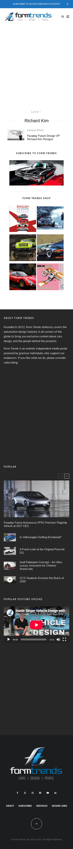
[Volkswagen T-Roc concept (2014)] (10, 537)
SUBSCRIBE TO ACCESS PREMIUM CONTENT (36, 4)
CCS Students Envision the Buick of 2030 (42, 579)
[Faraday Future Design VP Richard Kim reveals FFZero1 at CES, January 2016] (15, 134)
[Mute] (58, 639)
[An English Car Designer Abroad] (22, 219)
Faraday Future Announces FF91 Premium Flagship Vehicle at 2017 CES (35, 524)
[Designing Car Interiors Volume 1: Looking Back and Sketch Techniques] (50, 277)
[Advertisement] (36, 63)
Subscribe (25, 806)
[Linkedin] (55, 793)
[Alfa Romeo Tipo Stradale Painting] (22, 277)
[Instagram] (32, 793)
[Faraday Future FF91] (36, 498)
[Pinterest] (40, 793)
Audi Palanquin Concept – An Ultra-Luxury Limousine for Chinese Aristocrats (41, 565)
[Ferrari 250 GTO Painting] (50, 219)
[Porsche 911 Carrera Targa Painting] (50, 248)
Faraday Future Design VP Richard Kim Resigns (43, 137)
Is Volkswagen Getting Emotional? (40, 537)
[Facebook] (17, 793)
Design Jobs (59, 806)
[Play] (8, 639)
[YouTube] (48, 793)
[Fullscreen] (64, 639)
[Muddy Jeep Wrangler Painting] (22, 248)
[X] (25, 793)
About (10, 806)
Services (42, 806)
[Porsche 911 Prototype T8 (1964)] (10, 551)
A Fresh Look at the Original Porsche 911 (42, 551)
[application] (36, 624)
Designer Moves (35, 130)
